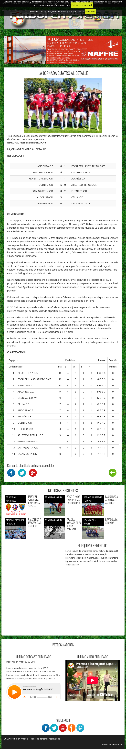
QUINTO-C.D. (25, 422)
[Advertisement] (34, 611)
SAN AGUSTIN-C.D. (28, 447)
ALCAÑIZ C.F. (25, 416)
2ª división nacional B (11, 499)
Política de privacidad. (82, 5)
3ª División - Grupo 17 (54, 499)
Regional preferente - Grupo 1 (93, 499)
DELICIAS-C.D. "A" (27, 397)
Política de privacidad (112, 744)
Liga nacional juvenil (90, 521)
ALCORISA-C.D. (26, 391)
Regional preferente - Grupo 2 (15, 521)
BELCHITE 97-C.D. (28, 372)
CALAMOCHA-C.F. (27, 453)
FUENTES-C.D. (25, 385)
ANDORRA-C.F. (25, 410)
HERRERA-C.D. (25, 429)
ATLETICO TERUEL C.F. (30, 435)
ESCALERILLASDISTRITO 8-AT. (34, 379)
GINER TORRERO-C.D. (30, 441)
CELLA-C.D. (24, 404)
